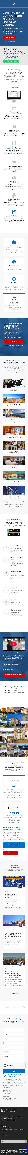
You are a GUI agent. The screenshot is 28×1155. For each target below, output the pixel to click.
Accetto (23, 1149)
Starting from (11, 61)
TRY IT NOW (10, 852)
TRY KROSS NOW (14, 342)
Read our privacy (4, 1135)
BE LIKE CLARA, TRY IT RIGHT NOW (14, 674)
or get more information (9, 41)
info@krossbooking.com (11, 1120)
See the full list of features (14, 87)
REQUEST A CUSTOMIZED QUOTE (14, 845)
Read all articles (14, 993)
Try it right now (9, 37)
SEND (14, 1071)
